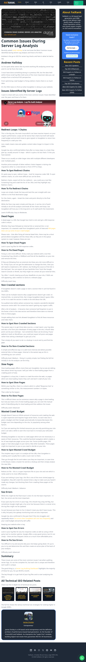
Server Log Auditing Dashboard (27, 568)
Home (19, 2)
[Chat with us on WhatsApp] (81, 657)
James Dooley (28, 622)
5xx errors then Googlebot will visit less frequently (32, 518)
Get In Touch (76, 3)
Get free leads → (72, 48)
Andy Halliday (17, 50)
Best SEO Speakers (72, 66)
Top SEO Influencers (72, 69)
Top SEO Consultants (72, 83)
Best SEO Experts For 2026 (72, 87)
